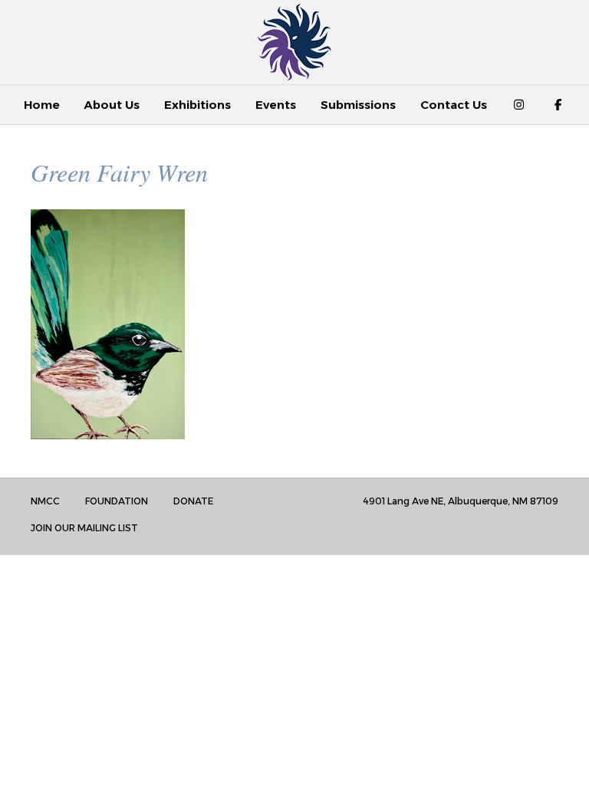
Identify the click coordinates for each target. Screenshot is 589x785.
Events (275, 104)
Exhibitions (197, 104)
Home (42, 104)
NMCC (45, 501)
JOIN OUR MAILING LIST (84, 528)
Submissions (358, 104)
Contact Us (453, 104)
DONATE (193, 501)
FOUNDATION (116, 501)
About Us (112, 104)
